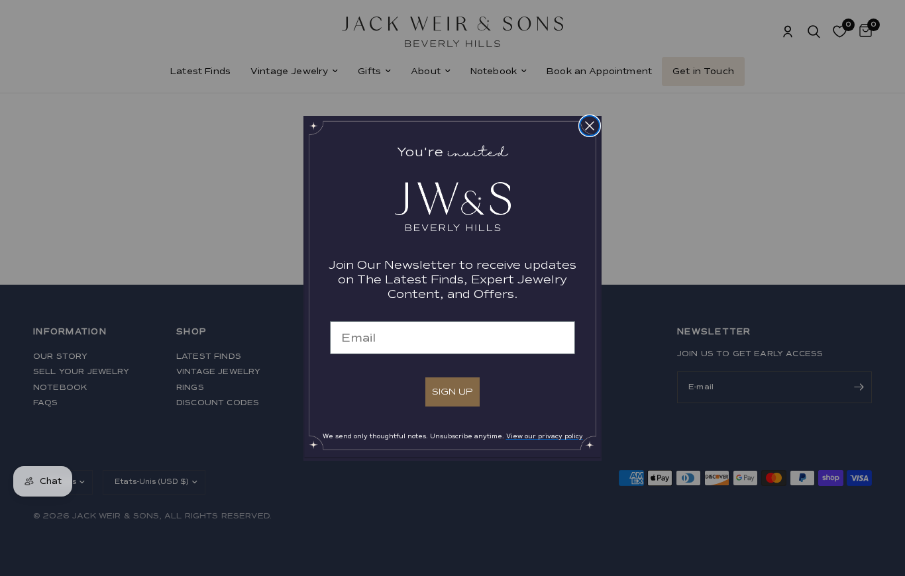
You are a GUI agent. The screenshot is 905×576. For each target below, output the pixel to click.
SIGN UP (452, 391)
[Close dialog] (590, 126)
